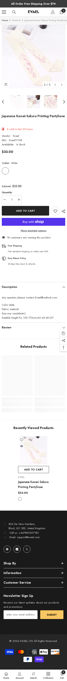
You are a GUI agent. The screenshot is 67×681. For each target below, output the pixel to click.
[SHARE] (62, 211)
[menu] (4, 12)
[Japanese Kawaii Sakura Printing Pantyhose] (33, 450)
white (20, 499)
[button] (55, 85)
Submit (52, 615)
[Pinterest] (7, 549)
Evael (16, 136)
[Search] (14, 12)
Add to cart (25, 211)
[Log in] (53, 12)
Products (16, 20)
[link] (17, 403)
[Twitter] (26, 549)
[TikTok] (17, 549)
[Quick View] (21, 446)
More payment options (33, 231)
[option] (33, 56)
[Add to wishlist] (55, 211)
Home (5, 20)
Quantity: (7, 192)
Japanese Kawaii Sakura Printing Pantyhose (33, 484)
